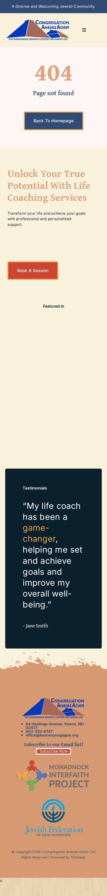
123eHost (78, 857)
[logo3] (53, 801)
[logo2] (53, 759)
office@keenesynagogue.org (52, 735)
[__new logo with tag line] (38, 21)
